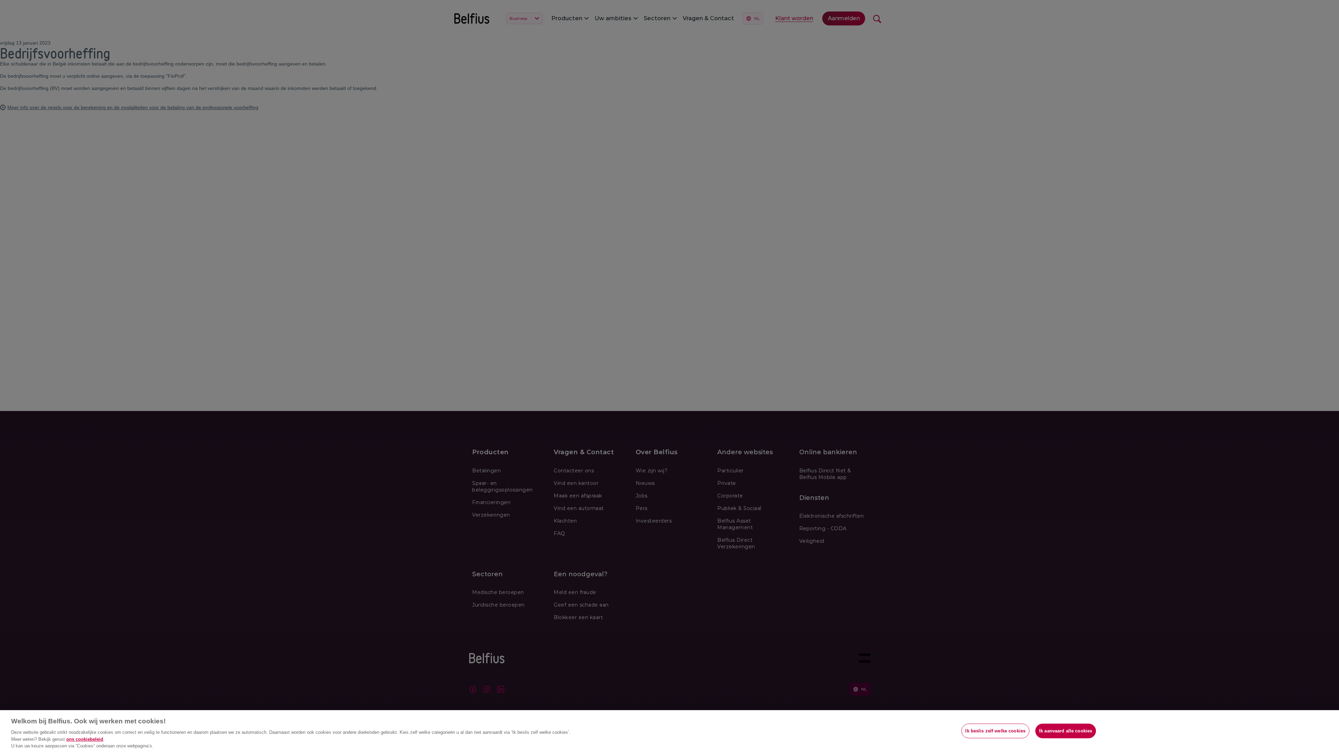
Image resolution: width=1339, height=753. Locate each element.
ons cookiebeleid (84, 739)
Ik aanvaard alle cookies (1065, 730)
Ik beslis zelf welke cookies (995, 730)
